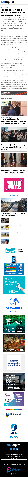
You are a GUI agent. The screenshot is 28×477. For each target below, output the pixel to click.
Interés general (15, 454)
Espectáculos (8, 456)
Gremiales (16, 452)
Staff (11, 458)
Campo (21, 454)
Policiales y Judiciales (17, 456)
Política (6, 452)
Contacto (15, 458)
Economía (10, 452)
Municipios (21, 452)
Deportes (7, 454)
